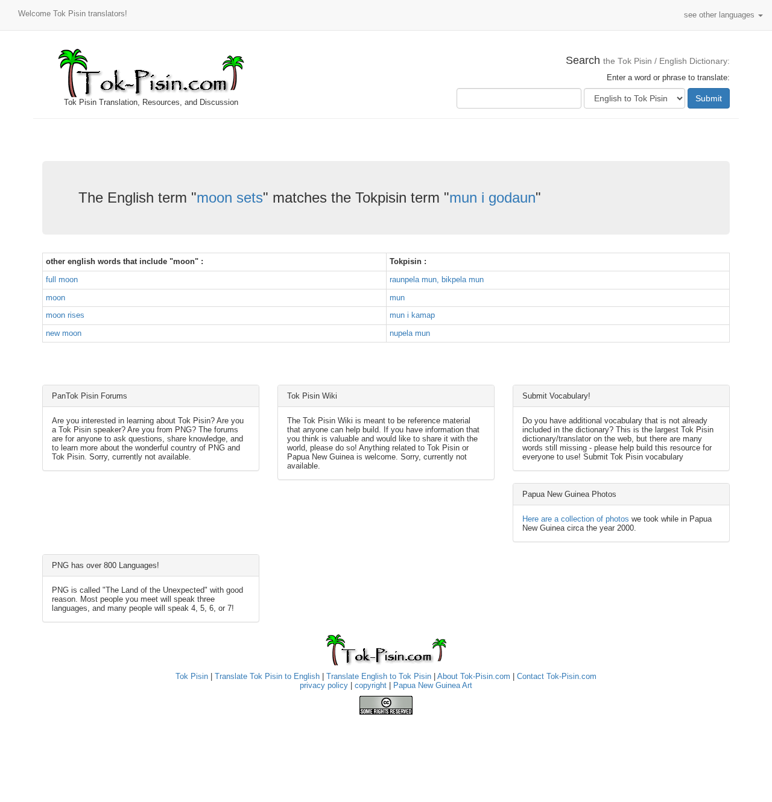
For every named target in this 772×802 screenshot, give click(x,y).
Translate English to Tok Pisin (378, 676)
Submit (708, 98)
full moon (62, 279)
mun (397, 297)
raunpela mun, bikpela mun (437, 279)
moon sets (230, 197)
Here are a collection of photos (575, 518)
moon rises (65, 315)
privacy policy (324, 685)
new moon (63, 333)
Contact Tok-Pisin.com (556, 676)
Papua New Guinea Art (432, 685)
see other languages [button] (720, 14)
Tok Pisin (192, 676)
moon (55, 297)
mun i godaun (492, 197)
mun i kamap (412, 315)
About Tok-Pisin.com (473, 676)
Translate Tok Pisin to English (267, 676)
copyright (371, 685)
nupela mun (410, 333)
